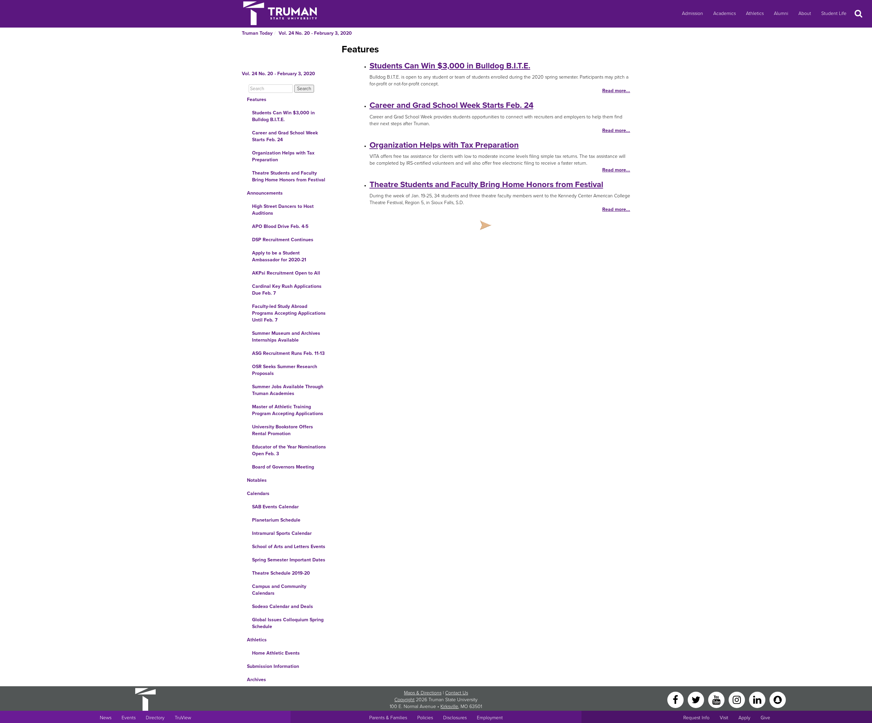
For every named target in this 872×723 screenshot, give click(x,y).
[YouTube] (717, 699)
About (804, 13)
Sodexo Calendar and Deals (282, 606)
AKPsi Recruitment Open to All (286, 273)
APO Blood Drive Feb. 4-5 (280, 226)
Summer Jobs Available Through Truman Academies (287, 390)
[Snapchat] (777, 699)
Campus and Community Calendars (279, 590)
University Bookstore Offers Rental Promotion (282, 430)
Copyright (404, 700)
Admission (692, 13)
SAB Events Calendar (275, 507)
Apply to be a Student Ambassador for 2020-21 (279, 256)
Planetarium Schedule (276, 520)
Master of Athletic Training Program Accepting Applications (287, 410)
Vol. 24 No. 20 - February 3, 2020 (315, 33)
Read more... (616, 91)
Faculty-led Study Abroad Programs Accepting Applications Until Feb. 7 (289, 313)
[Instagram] (737, 699)
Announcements (265, 193)
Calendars (258, 493)
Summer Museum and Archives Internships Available (286, 336)
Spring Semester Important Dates (288, 560)
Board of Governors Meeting (283, 467)
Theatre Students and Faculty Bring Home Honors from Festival (288, 176)
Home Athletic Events (276, 653)
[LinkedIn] (758, 699)
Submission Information (273, 666)
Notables (257, 480)
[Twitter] (696, 699)
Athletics (755, 13)
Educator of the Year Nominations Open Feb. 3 (289, 450)
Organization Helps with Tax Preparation (283, 156)
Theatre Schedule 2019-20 (281, 573)
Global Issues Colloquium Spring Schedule (288, 623)
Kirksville (449, 706)
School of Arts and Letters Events (288, 546)
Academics (724, 13)
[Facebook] (676, 699)
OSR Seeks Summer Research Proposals (284, 370)
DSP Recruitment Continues (282, 240)
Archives (256, 680)
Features (256, 99)
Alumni (781, 13)
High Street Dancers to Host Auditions (283, 209)
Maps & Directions (422, 693)
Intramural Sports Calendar (282, 533)
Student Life (833, 13)
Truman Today (257, 33)
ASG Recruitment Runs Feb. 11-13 (288, 353)
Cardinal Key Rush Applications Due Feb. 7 (287, 289)
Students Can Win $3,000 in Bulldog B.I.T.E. (283, 116)
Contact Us (456, 693)
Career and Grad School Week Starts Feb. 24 (285, 136)
